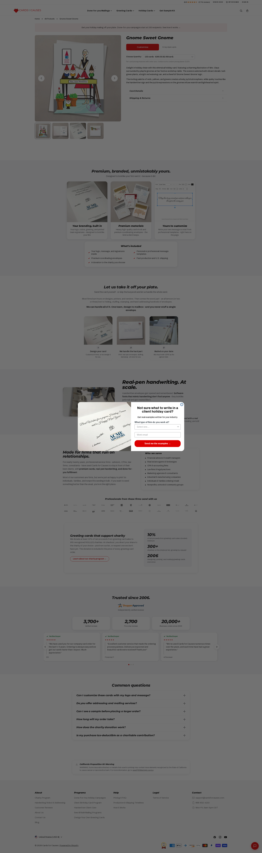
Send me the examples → (158, 443)
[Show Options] (178, 426)
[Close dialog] (181, 404)
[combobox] (157, 426)
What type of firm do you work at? (152, 422)
